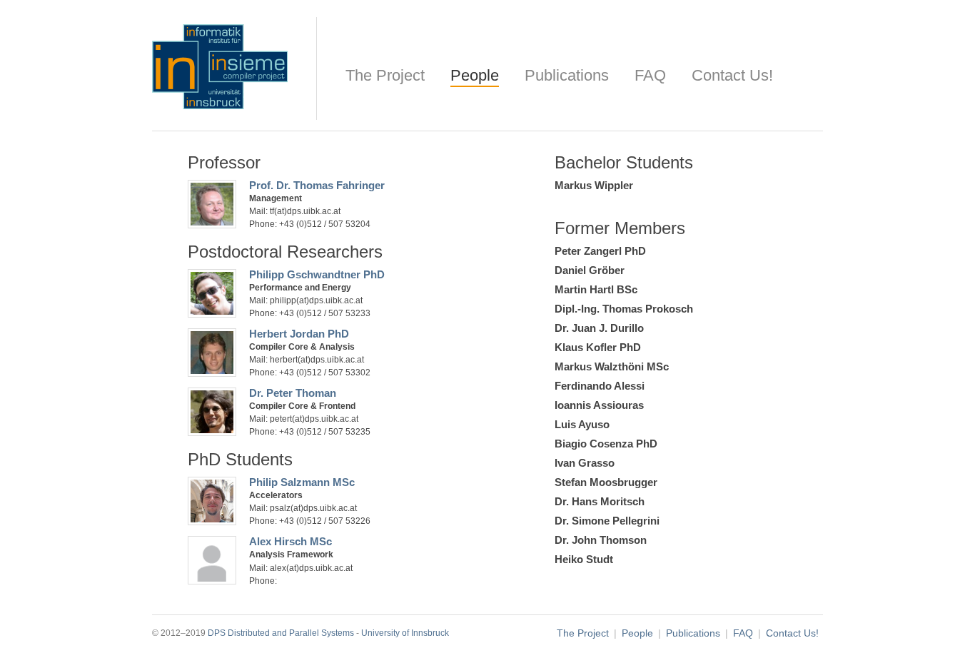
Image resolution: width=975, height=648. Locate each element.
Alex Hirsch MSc (290, 541)
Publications (567, 75)
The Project (385, 75)
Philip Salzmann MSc (302, 482)
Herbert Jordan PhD (299, 334)
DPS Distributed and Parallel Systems (281, 633)
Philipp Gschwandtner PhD (317, 274)
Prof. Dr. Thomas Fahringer (317, 185)
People (474, 75)
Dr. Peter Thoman (292, 393)
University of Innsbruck (405, 633)
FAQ (650, 75)
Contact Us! (732, 75)
